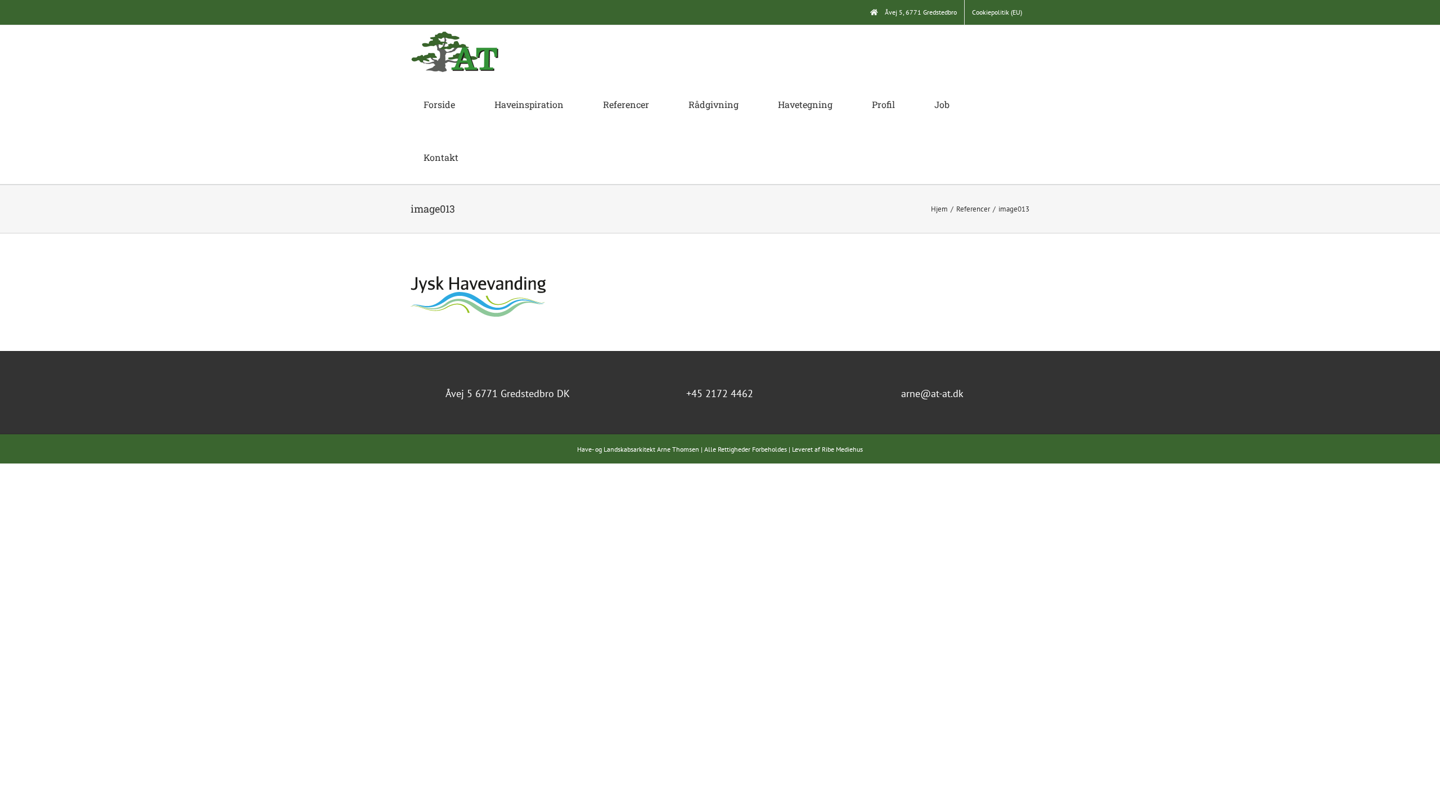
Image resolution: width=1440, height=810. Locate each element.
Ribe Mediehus (842, 449)
